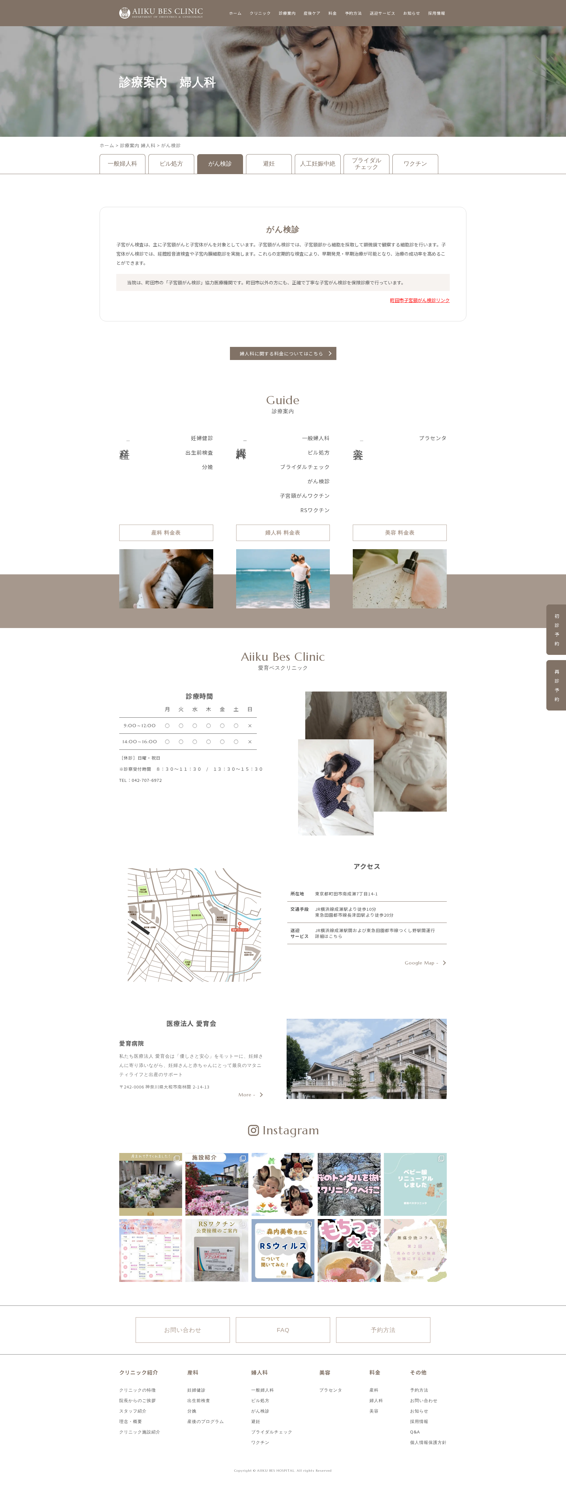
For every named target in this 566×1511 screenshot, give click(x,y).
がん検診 (220, 163)
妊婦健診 (202, 438)
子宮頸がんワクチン (305, 496)
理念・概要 (130, 1421)
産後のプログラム (205, 1421)
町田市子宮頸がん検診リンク (420, 300)
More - (246, 1095)
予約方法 (383, 1330)
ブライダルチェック (305, 467)
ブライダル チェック (366, 163)
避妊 (269, 163)
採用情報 (419, 1421)
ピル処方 (171, 163)
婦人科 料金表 (282, 532)
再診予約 (557, 685)
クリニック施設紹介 (139, 1431)
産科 (374, 1389)
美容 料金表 (400, 532)
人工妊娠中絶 (317, 163)
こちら (336, 936)
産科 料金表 (166, 532)
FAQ (283, 1330)
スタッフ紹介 (133, 1410)
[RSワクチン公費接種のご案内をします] (216, 1250)
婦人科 (376, 1400)
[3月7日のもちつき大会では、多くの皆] (349, 1250)
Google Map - (422, 963)
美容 (374, 1410)
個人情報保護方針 (428, 1442)
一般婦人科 (122, 163)
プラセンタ (433, 438)
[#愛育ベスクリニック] (150, 1184)
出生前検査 (199, 452)
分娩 (207, 467)
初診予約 (557, 630)
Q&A (415, 1431)
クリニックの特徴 (137, 1389)
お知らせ (419, 1410)
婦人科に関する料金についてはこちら (281, 353)
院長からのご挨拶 (137, 1400)
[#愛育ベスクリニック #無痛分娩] (415, 1250)
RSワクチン (315, 510)
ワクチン (415, 163)
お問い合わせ (182, 1330)
